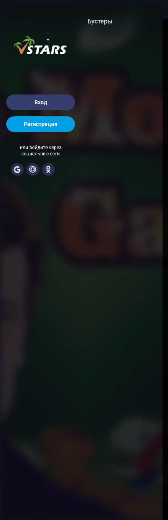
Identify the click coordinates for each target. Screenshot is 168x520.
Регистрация (40, 124)
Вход (40, 102)
